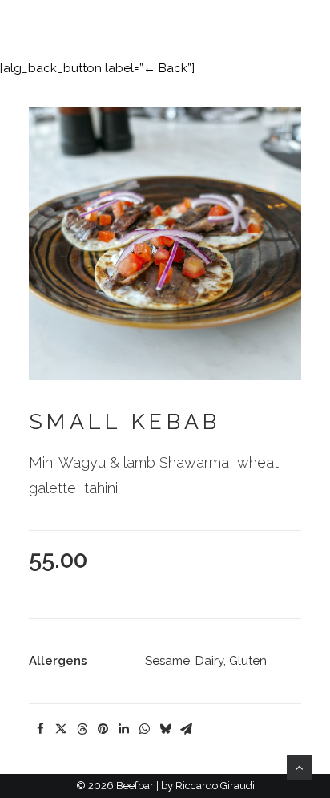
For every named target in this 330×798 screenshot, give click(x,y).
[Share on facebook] (40, 729)
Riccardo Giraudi (215, 786)
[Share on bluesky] (165, 729)
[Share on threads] (81, 729)
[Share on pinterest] (102, 729)
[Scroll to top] (299, 767)
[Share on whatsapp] (144, 729)
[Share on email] (185, 729)
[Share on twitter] (60, 729)
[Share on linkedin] (123, 729)
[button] (306, 23)
